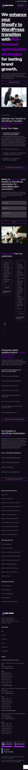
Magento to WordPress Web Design (9, 568)
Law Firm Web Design (6, 585)
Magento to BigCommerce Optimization (10, 510)
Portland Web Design (6, 544)
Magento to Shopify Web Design (9, 564)
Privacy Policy (4, 760)
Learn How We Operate (14, 82)
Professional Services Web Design (9, 601)
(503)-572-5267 (9, 691)
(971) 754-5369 (9, 618)
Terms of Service (12, 760)
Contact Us (20, 5)
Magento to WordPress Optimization (9, 518)
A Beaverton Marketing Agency (8, 710)
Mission (3, 643)
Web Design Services (7, 540)
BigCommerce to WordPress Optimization (11, 502)
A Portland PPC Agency (6, 685)
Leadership (4, 639)
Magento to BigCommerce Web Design (10, 560)
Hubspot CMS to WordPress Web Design (11, 556)
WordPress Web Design (7, 548)
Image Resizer (4, 651)
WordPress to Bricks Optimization (9, 534)
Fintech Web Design (6, 589)
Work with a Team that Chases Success (13, 419)
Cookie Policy (12, 761)
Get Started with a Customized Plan (14, 167)
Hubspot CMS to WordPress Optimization (11, 506)
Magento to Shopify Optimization (9, 514)
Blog (2, 631)
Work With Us (4, 647)
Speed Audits (4, 494)
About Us (3, 635)
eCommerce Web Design (7, 593)
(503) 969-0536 (9, 717)
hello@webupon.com (10, 619)
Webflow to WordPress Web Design (9, 572)
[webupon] (7, 5)
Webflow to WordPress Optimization (9, 530)
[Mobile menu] (26, 5)
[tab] (5, 323)
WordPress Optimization (7, 498)
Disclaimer (18, 761)
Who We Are (4, 627)
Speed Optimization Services (9, 490)
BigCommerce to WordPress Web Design (11, 552)
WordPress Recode (5, 576)
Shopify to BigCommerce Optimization (10, 522)
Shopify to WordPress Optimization (9, 526)
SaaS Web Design (5, 597)
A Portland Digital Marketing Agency (10, 660)
